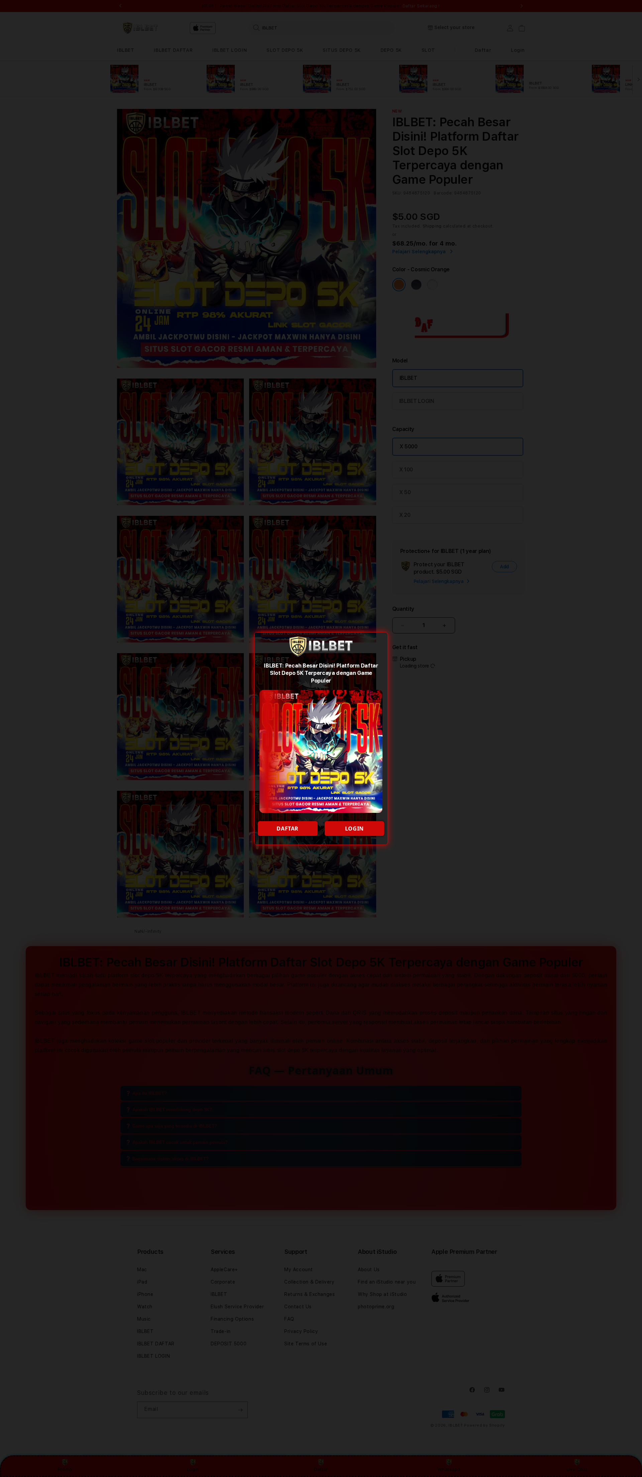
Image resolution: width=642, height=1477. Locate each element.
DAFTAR (288, 828)
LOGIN (354, 828)
